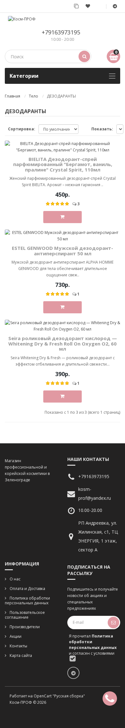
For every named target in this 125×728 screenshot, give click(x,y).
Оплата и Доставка (27, 588)
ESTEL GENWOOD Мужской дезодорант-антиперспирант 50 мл (62, 251)
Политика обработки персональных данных (27, 600)
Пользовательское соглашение (25, 615)
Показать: (102, 129)
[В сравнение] (117, 143)
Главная (12, 96)
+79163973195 (61, 32)
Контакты (18, 646)
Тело (33, 96)
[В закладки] (117, 218)
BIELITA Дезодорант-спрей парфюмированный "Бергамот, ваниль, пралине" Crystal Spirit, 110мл (62, 164)
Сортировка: (21, 129)
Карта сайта (21, 655)
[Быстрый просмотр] (117, 114)
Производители (25, 626)
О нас (15, 579)
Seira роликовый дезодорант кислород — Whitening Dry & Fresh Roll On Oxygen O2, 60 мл (62, 343)
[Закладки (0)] (88, 6)
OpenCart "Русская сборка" (59, 696)
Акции (15, 636)
